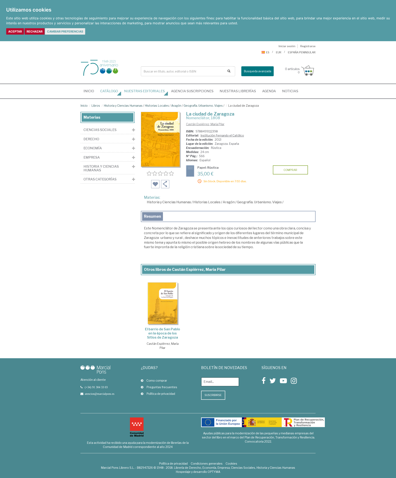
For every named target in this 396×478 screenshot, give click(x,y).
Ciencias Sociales (100, 130)
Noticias (290, 91)
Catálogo (109, 91)
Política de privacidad (160, 393)
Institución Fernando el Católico (222, 135)
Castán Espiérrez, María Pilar (205, 124)
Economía (93, 148)
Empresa (92, 157)
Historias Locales (157, 105)
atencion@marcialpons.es (99, 393)
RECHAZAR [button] (34, 31)
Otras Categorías (100, 179)
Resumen (152, 216)
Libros (95, 105)
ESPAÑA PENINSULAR (302, 52)
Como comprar (156, 380)
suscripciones (192, 91)
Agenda (269, 91)
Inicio (90, 91)
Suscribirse (213, 395)
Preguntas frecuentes (161, 387)
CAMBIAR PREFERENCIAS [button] (65, 31)
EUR (278, 52)
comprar (290, 170)
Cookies (231, 463)
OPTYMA (214, 471)
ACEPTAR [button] (15, 31)
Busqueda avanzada (257, 71)
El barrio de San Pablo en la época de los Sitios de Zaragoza (162, 333)
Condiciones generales (207, 463)
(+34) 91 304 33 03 (96, 387)
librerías (238, 91)
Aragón (176, 105)
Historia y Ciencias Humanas (123, 105)
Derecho (91, 139)
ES (267, 52)
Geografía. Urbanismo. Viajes (203, 105)
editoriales (144, 91)
